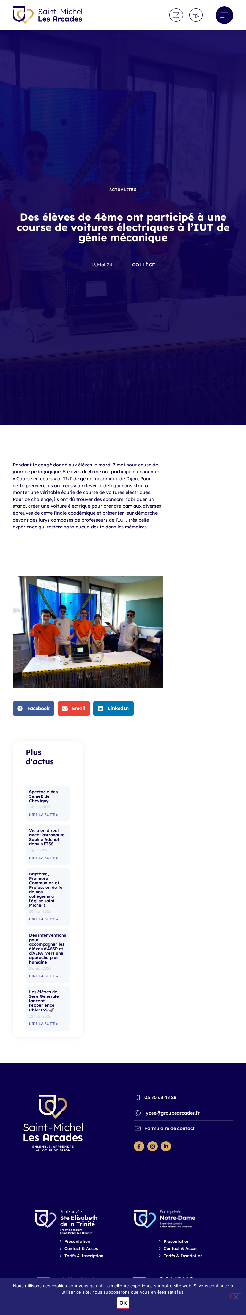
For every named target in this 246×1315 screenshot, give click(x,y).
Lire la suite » (43, 814)
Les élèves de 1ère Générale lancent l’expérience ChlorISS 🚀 (44, 1000)
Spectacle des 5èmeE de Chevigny (43, 796)
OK (123, 1303)
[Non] (235, 1296)
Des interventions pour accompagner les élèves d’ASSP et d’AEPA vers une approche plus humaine (47, 949)
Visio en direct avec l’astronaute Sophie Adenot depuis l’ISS (47, 837)
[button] (33, 708)
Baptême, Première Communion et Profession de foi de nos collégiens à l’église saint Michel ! (46, 889)
